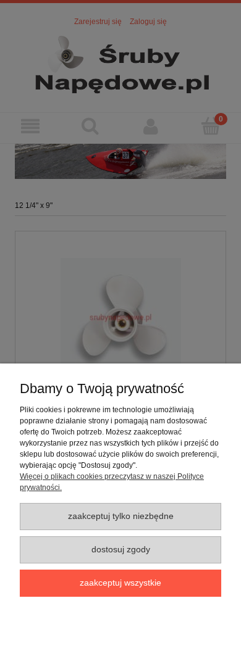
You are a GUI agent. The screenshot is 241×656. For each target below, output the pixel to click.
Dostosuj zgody (120, 549)
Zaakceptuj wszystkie (120, 582)
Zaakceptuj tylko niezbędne (121, 516)
